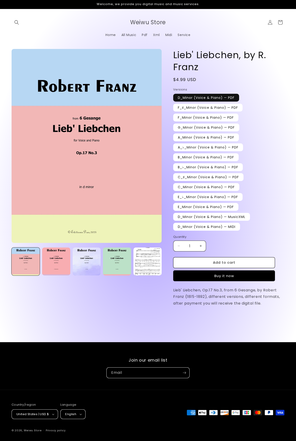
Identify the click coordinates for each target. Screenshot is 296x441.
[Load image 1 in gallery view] (26, 262)
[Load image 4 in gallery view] (117, 262)
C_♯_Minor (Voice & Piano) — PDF (208, 177)
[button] (17, 22)
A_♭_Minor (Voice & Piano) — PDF (208, 147)
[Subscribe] (184, 372)
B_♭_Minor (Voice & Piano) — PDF (208, 167)
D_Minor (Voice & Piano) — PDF (206, 97)
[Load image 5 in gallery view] (147, 262)
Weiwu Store (33, 430)
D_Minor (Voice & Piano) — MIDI (206, 226)
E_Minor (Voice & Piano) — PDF (206, 207)
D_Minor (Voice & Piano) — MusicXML (211, 216)
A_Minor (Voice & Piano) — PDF (206, 137)
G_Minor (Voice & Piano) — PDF (206, 127)
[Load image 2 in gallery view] (56, 262)
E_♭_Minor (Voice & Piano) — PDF (208, 197)
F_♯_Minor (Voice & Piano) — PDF (208, 107)
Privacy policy (56, 430)
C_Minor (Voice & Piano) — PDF (206, 187)
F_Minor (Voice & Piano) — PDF (206, 117)
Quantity (179, 237)
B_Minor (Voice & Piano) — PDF (206, 157)
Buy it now (224, 275)
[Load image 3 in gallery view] (87, 262)
